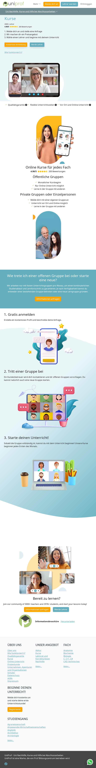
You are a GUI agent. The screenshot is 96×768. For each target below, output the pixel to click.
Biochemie (68, 653)
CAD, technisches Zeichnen (72, 663)
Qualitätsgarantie (16, 656)
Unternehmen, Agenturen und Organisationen (20, 668)
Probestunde (14, 664)
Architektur (13, 732)
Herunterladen (68, 621)
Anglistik (12, 730)
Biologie (67, 656)
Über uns (12, 650)
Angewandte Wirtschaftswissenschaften (27, 727)
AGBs (10, 678)
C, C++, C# (68, 658)
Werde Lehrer (37, 44)
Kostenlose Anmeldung (16, 44)
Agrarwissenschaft (16, 724)
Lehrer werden (69, 4)
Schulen (11, 672)
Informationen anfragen (48, 299)
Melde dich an (51, 4)
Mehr (36, 4)
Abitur (38, 650)
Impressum (13, 681)
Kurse (10, 658)
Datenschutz (14, 675)
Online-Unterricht (16, 661)
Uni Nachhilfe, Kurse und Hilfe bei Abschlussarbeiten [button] (31, 11)
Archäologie (13, 735)
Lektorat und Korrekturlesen (43, 657)
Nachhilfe (40, 661)
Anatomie (68, 650)
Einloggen (87, 4)
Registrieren (15, 709)
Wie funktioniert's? (13, 52)
